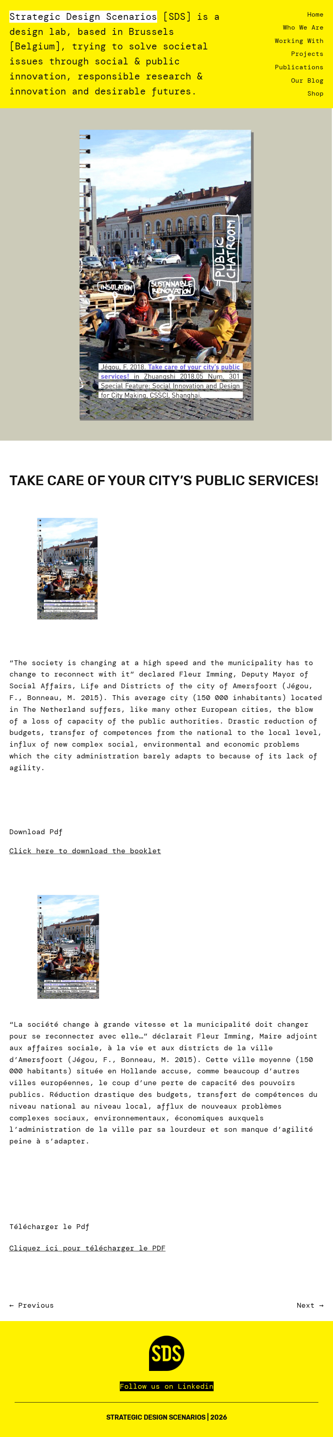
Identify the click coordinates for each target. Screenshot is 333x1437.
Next (306, 1305)
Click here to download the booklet (85, 851)
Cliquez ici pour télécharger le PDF (87, 1248)
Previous (36, 1305)
